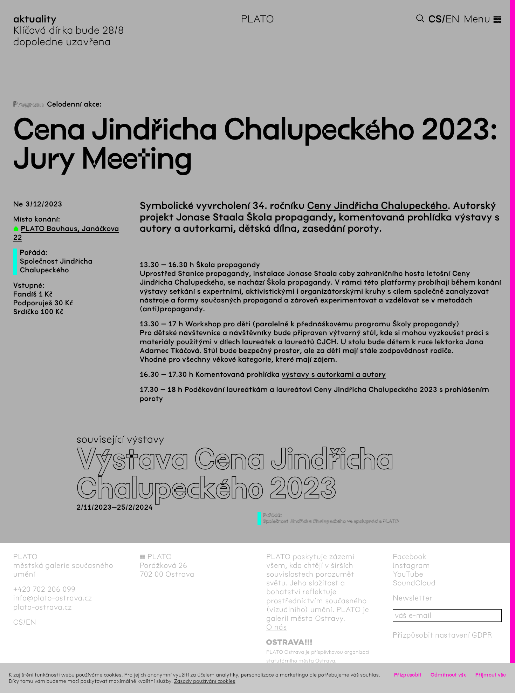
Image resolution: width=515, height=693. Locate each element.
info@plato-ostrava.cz (52, 598)
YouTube (408, 574)
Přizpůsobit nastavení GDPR (442, 635)
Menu (483, 19)
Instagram (411, 566)
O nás (276, 627)
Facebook (409, 557)
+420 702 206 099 (44, 589)
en (453, 19)
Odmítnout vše (449, 675)
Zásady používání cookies (204, 681)
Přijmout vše (490, 675)
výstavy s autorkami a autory (334, 375)
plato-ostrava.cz (42, 607)
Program (28, 104)
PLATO (257, 19)
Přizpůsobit (407, 675)
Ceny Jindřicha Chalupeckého (377, 206)
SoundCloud (414, 583)
